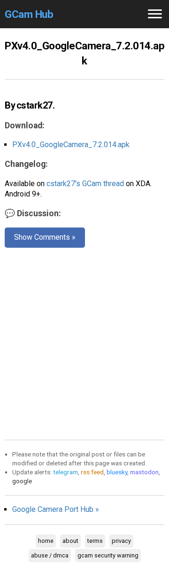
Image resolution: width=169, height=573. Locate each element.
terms (95, 540)
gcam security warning (107, 555)
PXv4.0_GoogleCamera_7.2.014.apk (71, 144)
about (70, 540)
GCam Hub (29, 14)
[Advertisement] (84, 341)
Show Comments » (45, 237)
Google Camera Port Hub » (55, 509)
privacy (121, 540)
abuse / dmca (50, 555)
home (46, 540)
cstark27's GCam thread (85, 183)
